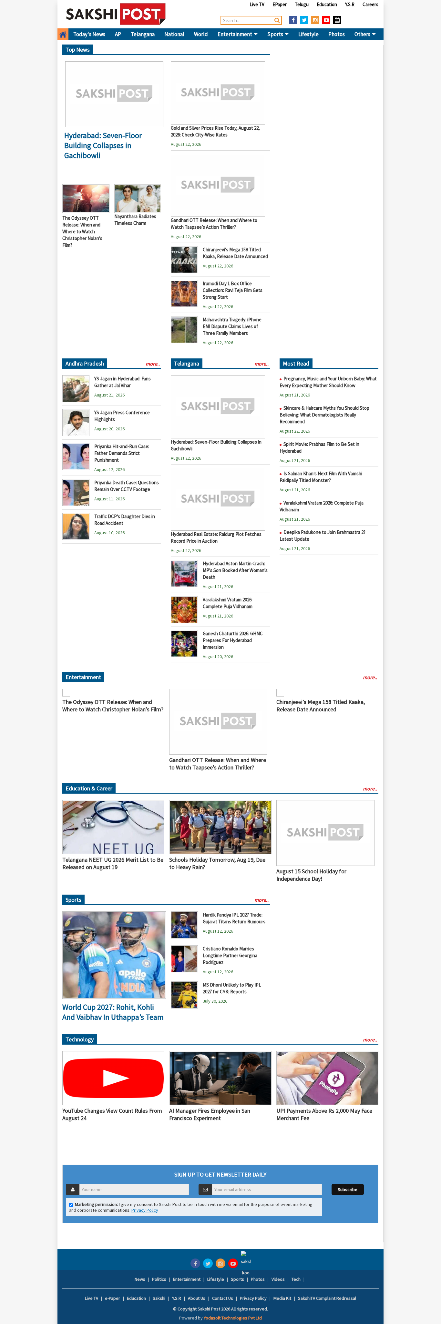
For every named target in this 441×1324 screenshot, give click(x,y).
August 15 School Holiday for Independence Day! (311, 875)
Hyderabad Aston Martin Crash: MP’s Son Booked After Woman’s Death (235, 570)
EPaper (279, 4)
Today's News (89, 34)
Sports (275, 34)
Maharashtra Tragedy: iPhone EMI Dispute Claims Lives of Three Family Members (232, 326)
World (201, 34)
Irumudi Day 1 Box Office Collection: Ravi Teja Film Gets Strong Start (232, 290)
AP (118, 34)
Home (62, 34)
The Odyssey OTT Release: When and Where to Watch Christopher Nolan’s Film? (82, 231)
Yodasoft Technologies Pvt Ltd (233, 1318)
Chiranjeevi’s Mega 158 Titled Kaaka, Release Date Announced (320, 705)
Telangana (143, 34)
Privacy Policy (144, 1210)
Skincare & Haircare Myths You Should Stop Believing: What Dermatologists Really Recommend (324, 415)
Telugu (302, 4)
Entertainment (235, 34)
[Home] (116, 14)
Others (362, 34)
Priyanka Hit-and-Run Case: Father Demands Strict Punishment (121, 453)
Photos (336, 34)
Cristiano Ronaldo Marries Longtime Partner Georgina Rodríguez (230, 955)
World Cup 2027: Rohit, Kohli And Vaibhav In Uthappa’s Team (113, 1012)
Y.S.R (349, 4)
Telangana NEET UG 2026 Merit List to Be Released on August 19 (112, 863)
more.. (153, 363)
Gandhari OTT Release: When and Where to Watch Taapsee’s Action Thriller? (217, 763)
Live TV (257, 4)
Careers (370, 4)
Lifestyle (308, 34)
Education (327, 4)
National (174, 34)
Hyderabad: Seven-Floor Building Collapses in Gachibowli (103, 145)
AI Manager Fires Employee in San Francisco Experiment (209, 1114)
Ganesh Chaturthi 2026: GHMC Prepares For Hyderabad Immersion (233, 640)
